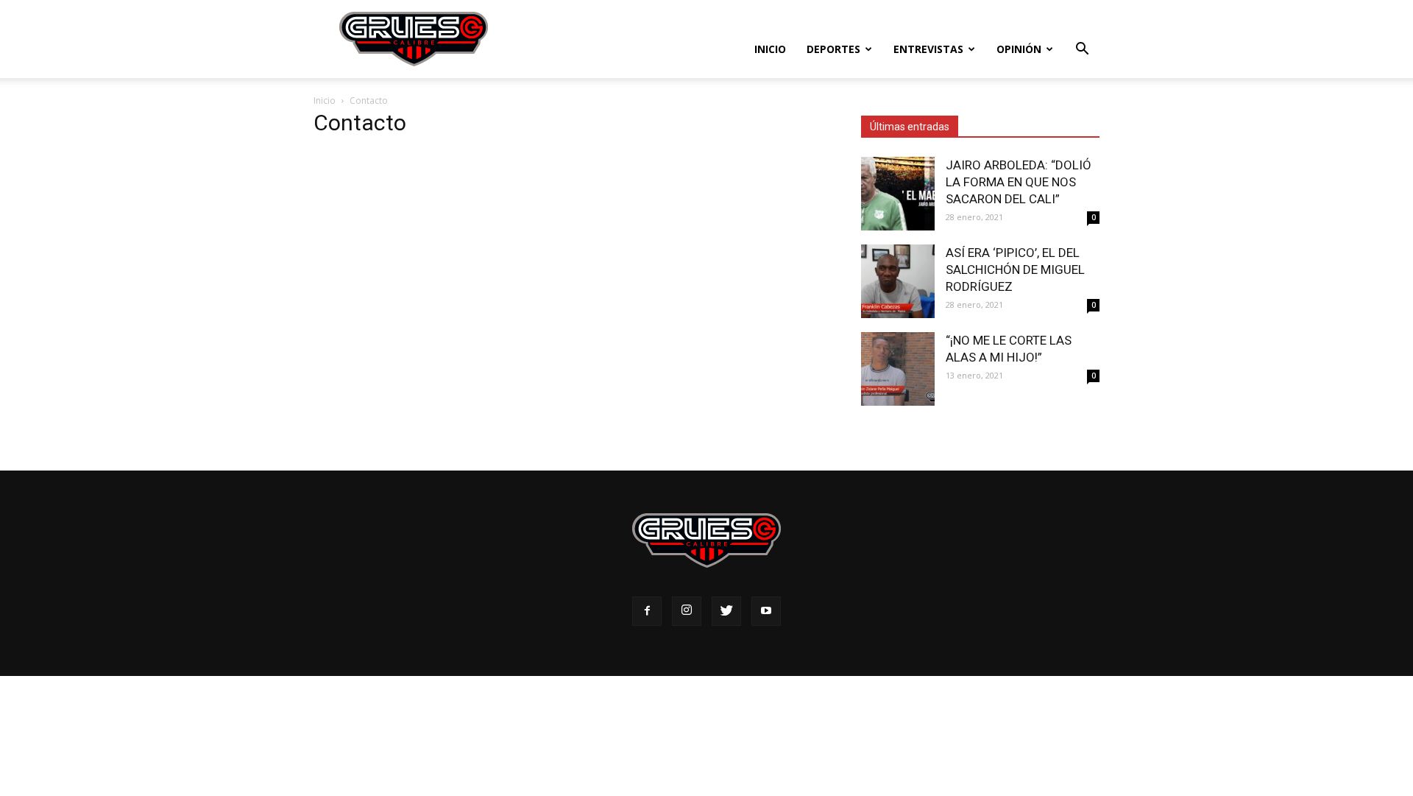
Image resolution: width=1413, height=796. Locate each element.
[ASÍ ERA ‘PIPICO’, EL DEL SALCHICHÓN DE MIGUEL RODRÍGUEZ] (898, 281)
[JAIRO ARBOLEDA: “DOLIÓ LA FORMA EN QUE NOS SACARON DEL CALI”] (898, 193)
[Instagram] (686, 611)
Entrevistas (928, 49)
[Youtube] (766, 611)
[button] (1081, 50)
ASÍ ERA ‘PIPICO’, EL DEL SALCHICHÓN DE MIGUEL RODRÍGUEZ (1015, 269)
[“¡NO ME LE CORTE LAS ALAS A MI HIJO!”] (898, 369)
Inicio (770, 49)
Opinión (1018, 49)
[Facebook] (647, 611)
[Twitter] (726, 611)
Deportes (833, 49)
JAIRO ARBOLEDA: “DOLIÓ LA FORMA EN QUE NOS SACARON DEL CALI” (1018, 182)
